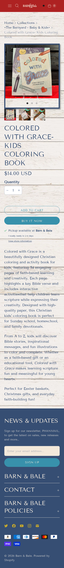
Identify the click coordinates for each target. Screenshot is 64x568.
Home (8, 23)
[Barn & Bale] (30, 6)
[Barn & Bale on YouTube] (24, 526)
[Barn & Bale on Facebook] (16, 526)
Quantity (11, 182)
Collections (26, 23)
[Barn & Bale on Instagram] (32, 526)
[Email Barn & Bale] (39, 526)
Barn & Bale (23, 555)
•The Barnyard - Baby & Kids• (27, 27)
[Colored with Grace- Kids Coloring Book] (32, 71)
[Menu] (9, 5)
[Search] (16, 5)
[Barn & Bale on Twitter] (8, 526)
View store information (20, 241)
